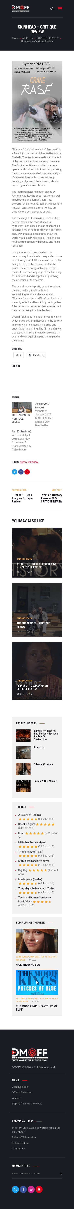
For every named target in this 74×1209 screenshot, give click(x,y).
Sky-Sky (22, 870)
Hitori (21, 833)
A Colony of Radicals (29, 814)
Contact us (18, 1148)
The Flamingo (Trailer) (30, 851)
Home (15, 38)
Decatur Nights (26, 824)
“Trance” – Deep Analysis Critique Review (32, 687)
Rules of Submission (24, 1137)
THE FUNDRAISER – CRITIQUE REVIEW (21, 419)
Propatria (39, 747)
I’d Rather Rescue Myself (32, 842)
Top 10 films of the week (27, 1103)
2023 (32, 960)
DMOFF (16, 1067)
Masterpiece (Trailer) (30, 879)
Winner (16, 1098)
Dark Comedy (22, 957)
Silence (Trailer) (43, 764)
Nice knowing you (28, 964)
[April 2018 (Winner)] (23, 440)
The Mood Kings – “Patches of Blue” (36, 1008)
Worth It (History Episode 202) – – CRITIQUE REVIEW (36, 566)
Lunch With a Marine (45, 781)
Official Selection (22, 1092)
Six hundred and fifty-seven (34, 860)
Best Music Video (24, 998)
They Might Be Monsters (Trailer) (37, 888)
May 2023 (34, 957)
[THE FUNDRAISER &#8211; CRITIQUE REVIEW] (22, 407)
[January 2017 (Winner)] (47, 414)
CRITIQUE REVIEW (47, 38)
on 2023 (21, 572)
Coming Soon (20, 1086)
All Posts (27, 38)
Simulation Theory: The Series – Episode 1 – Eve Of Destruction (46, 735)
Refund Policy (20, 1143)
